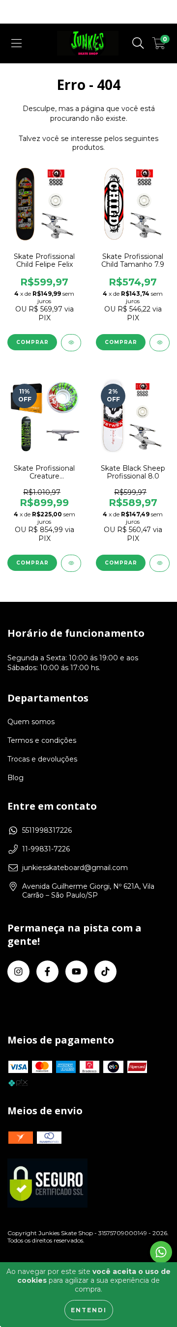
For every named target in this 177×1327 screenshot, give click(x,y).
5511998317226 (47, 830)
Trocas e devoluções (42, 759)
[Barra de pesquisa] (138, 43)
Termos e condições (41, 740)
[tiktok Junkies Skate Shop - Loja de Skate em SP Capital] (105, 971)
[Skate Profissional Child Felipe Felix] (71, 342)
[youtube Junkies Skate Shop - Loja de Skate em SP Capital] (76, 971)
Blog (15, 777)
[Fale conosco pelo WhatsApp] (161, 1252)
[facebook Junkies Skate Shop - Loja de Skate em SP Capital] (47, 971)
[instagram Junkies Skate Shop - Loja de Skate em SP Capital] (18, 971)
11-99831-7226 (46, 849)
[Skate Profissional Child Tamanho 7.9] (159, 342)
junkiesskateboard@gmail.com (75, 867)
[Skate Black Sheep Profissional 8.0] (159, 563)
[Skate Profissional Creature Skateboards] (71, 563)
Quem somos (31, 721)
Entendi (89, 1310)
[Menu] (16, 43)
